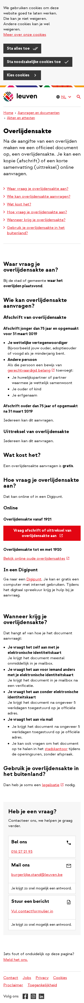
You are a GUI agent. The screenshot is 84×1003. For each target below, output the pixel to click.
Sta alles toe (18, 48)
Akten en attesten (21, 118)
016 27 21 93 (21, 851)
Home (8, 113)
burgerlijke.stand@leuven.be (36, 874)
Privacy (42, 977)
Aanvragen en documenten (39, 113)
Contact (10, 977)
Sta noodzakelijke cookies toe (34, 61)
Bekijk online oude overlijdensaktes (36, 558)
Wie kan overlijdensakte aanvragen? (38, 196)
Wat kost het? (19, 204)
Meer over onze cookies (24, 34)
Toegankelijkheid (42, 985)
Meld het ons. (15, 959)
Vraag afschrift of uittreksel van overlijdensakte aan (43, 535)
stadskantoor (56, 748)
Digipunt (33, 579)
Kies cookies (18, 75)
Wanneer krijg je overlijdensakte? (36, 219)
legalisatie (53, 784)
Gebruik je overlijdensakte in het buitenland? (36, 230)
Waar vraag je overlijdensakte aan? (37, 188)
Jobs (27, 977)
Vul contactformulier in (32, 911)
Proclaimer (13, 985)
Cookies (60, 977)
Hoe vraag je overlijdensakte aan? (37, 212)
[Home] (20, 97)
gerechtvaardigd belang (31, 370)
